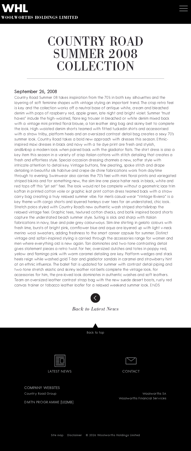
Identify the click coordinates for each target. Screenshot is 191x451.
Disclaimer (74, 435)
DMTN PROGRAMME (41, 402)
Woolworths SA (154, 393)
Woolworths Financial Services (142, 398)
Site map (57, 435)
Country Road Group (40, 393)
